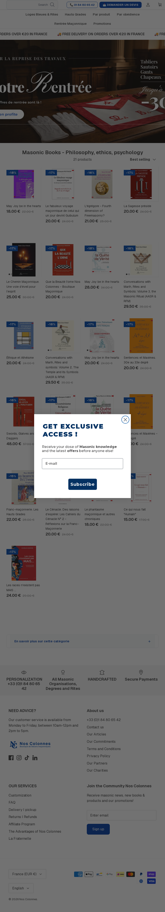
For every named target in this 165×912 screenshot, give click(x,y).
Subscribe (82, 484)
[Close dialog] (125, 419)
